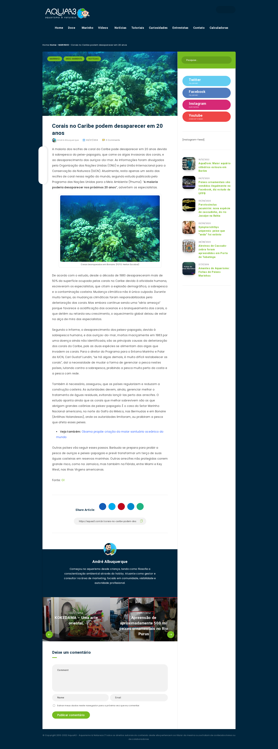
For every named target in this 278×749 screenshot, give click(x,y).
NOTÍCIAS (93, 58)
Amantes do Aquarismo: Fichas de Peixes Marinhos (214, 272)
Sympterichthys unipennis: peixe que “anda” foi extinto (212, 231)
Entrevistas (180, 27)
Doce (71, 27)
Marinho (87, 27)
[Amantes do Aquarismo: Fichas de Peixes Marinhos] (188, 268)
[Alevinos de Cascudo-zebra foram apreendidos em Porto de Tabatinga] (188, 246)
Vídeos (103, 27)
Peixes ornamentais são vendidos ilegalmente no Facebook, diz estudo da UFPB (215, 188)
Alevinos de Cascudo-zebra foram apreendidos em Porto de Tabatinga (213, 251)
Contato (199, 27)
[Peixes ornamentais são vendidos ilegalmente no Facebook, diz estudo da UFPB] (188, 182)
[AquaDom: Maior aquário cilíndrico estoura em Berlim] (188, 163)
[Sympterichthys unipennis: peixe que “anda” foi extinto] (188, 227)
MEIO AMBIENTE (74, 58)
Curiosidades (158, 27)
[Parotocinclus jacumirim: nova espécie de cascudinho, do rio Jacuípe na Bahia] (188, 204)
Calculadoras (219, 27)
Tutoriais (137, 27)
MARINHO (63, 44)
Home (59, 27)
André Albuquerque (109, 561)
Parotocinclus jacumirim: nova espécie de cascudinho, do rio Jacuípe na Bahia (214, 210)
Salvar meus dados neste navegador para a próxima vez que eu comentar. (98, 705)
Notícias (120, 27)
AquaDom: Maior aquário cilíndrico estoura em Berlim (215, 167)
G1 (63, 480)
